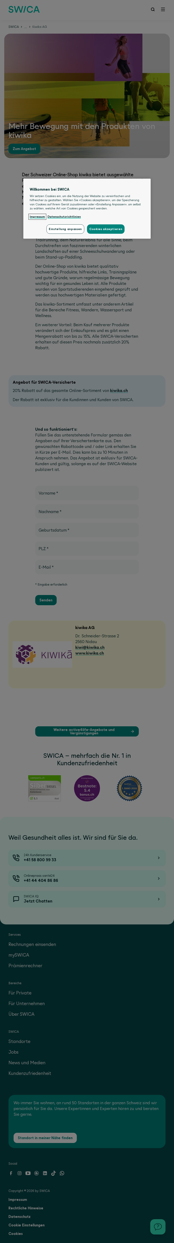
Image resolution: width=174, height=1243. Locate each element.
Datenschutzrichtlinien (64, 216)
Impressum (37, 216)
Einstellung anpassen (65, 229)
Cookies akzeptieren (105, 229)
